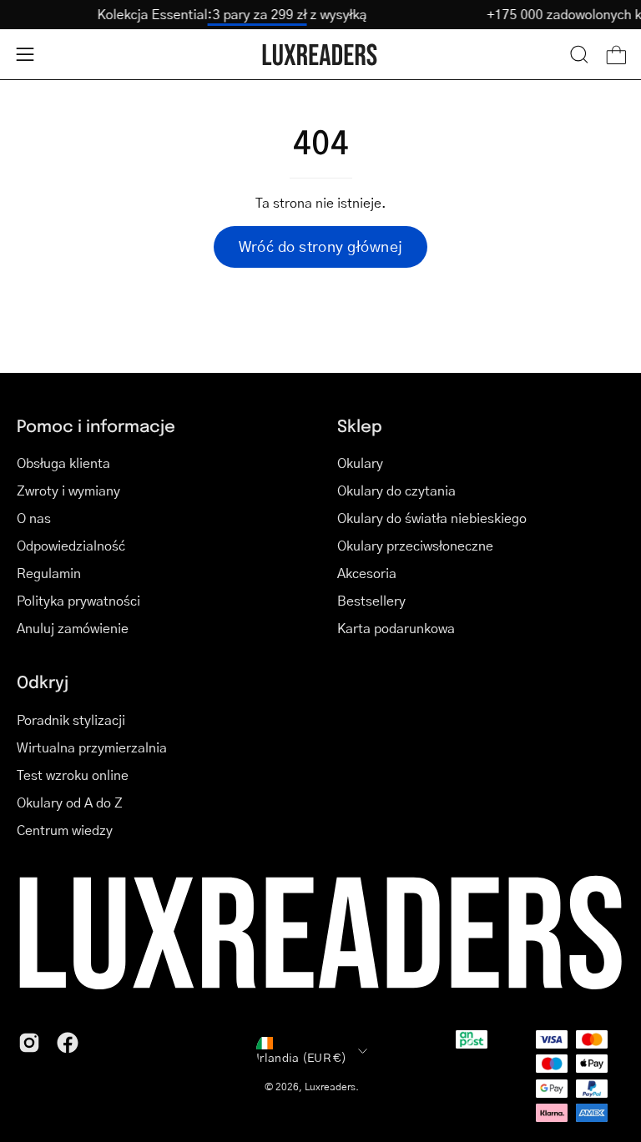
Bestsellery (371, 600)
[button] (579, 54)
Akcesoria (366, 572)
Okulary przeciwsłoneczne (415, 545)
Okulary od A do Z (70, 802)
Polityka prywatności (78, 600)
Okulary (360, 462)
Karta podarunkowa (396, 627)
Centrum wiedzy (65, 829)
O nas (34, 517)
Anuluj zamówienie (73, 627)
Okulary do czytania (396, 490)
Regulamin (49, 572)
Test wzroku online (73, 774)
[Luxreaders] (320, 54)
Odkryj (42, 682)
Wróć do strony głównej (321, 246)
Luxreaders (330, 1086)
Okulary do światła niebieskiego (432, 517)
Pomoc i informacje (96, 425)
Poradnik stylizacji (71, 719)
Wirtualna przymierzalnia (92, 747)
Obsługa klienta (63, 462)
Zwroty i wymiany (68, 490)
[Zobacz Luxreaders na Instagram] (29, 1042)
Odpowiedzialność (71, 545)
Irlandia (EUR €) (301, 1057)
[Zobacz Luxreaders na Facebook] (67, 1042)
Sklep (359, 425)
